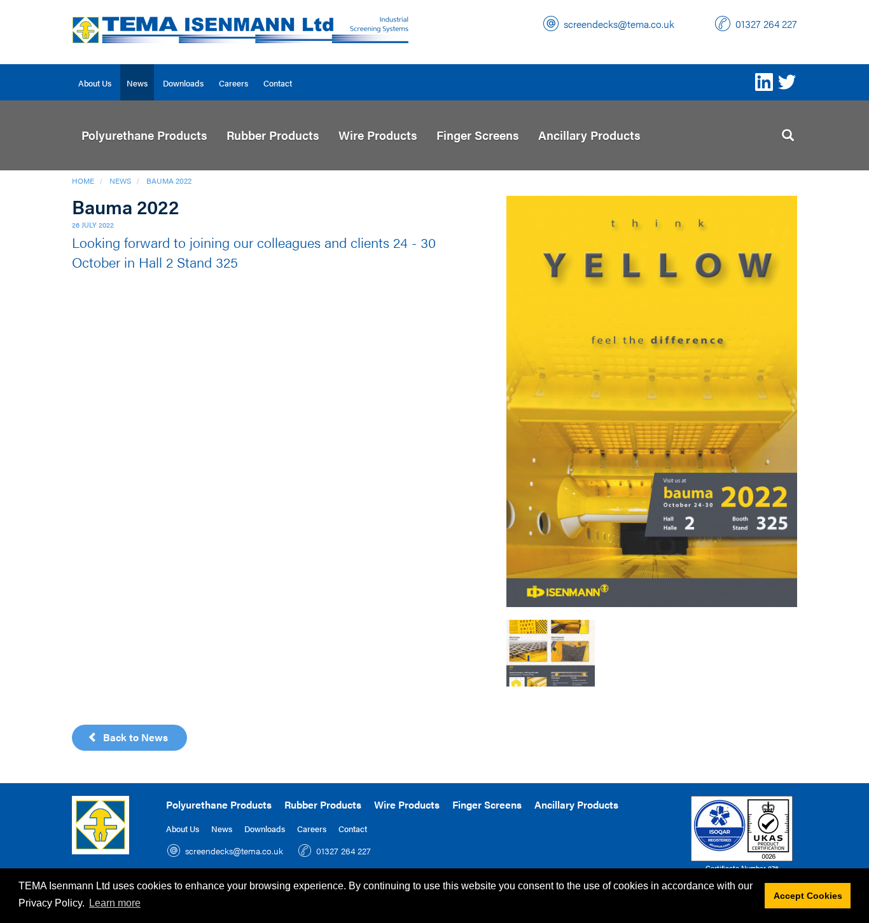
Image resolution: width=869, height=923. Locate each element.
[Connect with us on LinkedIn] (764, 82)
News (120, 180)
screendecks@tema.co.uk (619, 24)
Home (83, 180)
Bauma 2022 (168, 180)
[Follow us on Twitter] (787, 82)
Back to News (133, 737)
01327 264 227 (766, 24)
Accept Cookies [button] (808, 896)
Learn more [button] (115, 903)
